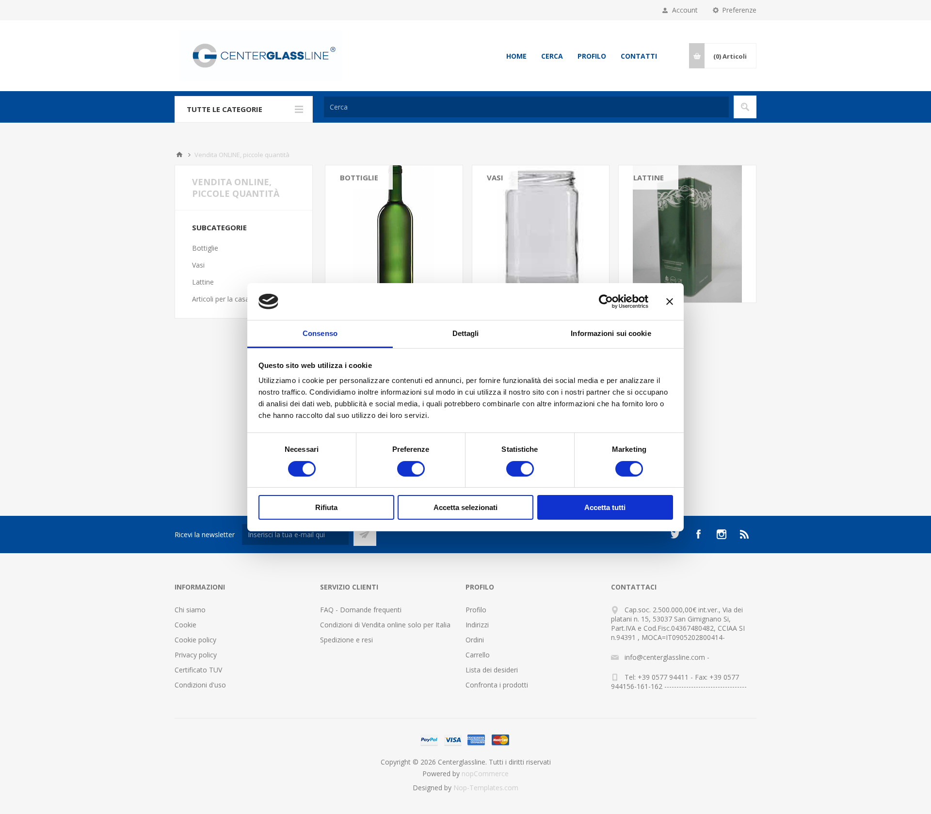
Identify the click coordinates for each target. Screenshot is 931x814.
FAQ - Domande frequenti (360, 609)
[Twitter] (675, 534)
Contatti (639, 56)
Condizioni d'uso (200, 684)
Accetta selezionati (465, 507)
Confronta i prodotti (497, 684)
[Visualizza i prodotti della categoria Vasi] (541, 234)
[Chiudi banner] (669, 301)
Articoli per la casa (220, 298)
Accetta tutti (605, 507)
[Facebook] (698, 534)
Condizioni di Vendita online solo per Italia (385, 624)
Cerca (552, 56)
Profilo (592, 56)
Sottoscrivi (364, 534)
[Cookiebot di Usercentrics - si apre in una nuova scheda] (605, 301)
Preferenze (739, 10)
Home (516, 56)
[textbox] (526, 106)
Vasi (495, 177)
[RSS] (745, 534)
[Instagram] (721, 534)
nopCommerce (485, 773)
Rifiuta (326, 507)
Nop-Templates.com (485, 787)
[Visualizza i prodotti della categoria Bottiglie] (394, 234)
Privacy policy (196, 654)
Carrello (478, 654)
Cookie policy (195, 639)
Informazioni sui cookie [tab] (611, 333)
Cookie (185, 624)
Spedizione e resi (346, 639)
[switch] (411, 469)
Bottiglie (359, 177)
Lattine (648, 177)
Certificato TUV (198, 669)
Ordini (475, 639)
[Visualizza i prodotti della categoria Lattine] (687, 234)
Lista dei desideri (492, 669)
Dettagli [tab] (465, 333)
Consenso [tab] (320, 333)
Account (685, 10)
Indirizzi (477, 624)
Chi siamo (190, 609)
